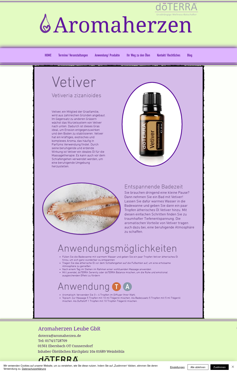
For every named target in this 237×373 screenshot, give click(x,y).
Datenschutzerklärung (34, 368)
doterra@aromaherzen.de (59, 336)
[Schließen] (233, 367)
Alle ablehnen (198, 367)
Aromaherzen (122, 25)
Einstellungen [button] (177, 367)
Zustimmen (219, 367)
